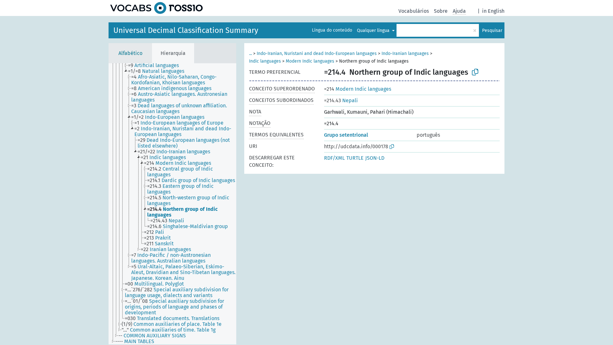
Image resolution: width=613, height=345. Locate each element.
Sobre (441, 11)
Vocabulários (413, 11)
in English (493, 11)
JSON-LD (374, 158)
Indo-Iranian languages (405, 53)
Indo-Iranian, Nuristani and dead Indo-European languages (317, 53)
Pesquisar (492, 30)
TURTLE (355, 158)
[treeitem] (156, 65)
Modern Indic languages (310, 61)
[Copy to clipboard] (475, 72)
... (250, 53)
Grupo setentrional (346, 135)
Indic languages (265, 61)
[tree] (172, 203)
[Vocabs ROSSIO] (156, 8)
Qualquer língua (374, 30)
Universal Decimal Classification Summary (185, 30)
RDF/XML (334, 158)
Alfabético (130, 53)
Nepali (341, 100)
